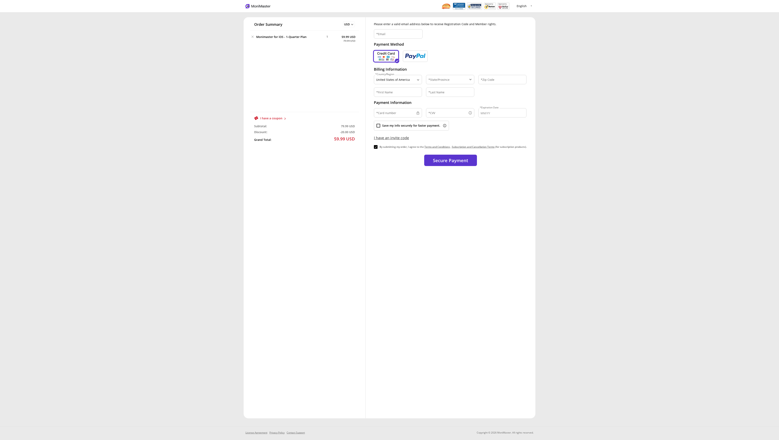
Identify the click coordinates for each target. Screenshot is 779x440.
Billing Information (390, 69)
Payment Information (392, 102)
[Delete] (252, 37)
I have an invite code (391, 137)
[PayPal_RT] (415, 56)
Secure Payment (450, 160)
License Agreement (256, 432)
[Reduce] (322, 37)
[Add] (332, 37)
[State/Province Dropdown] (450, 79)
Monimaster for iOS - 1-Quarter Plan (281, 37)
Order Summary (268, 24)
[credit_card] (386, 56)
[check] (376, 147)
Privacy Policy (277, 432)
